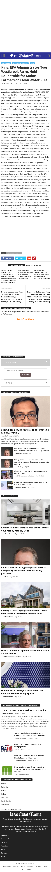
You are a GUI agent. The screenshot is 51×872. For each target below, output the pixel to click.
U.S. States (9, 383)
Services (4, 842)
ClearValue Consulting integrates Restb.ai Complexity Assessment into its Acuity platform (31, 449)
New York (4, 797)
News (32, 63)
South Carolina (6, 801)
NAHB (17, 749)
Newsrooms (5, 835)
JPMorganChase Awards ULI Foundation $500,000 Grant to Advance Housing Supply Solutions (30, 769)
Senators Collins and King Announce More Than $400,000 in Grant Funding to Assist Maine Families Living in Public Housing (38, 297)
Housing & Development (20, 63)
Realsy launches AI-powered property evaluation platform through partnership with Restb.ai (31, 462)
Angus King (10, 253)
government (6, 63)
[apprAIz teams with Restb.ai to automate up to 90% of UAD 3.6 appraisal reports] (25, 411)
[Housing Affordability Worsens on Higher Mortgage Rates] (7, 747)
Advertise (4, 846)
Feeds (3, 856)
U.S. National (10, 362)
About (3, 849)
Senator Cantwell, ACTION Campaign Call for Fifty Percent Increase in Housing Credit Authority (25, 274)
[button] (47, 55)
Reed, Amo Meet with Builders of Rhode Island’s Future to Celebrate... (29, 757)
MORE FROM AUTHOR (33, 265)
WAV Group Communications (24, 476)
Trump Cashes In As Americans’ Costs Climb (24, 710)
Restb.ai (4, 436)
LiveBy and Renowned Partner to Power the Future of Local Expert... (30, 483)
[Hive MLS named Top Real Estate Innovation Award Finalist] (7, 474)
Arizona (3, 783)
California (4, 787)
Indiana (3, 794)
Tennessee (5, 805)
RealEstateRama (9, 84)
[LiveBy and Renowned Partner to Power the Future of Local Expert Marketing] (7, 485)
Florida (3, 790)
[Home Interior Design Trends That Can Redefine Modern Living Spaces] (25, 675)
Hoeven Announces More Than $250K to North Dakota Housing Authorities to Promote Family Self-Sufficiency (12, 297)
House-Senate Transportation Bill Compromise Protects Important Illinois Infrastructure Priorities (42, 274)
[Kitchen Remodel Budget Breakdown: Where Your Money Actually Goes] (25, 512)
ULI (16, 774)
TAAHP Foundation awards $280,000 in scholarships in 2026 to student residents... (30, 734)
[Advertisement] (25, 26)
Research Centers (7, 839)
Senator (18, 253)
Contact (4, 853)
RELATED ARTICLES (16, 265)
